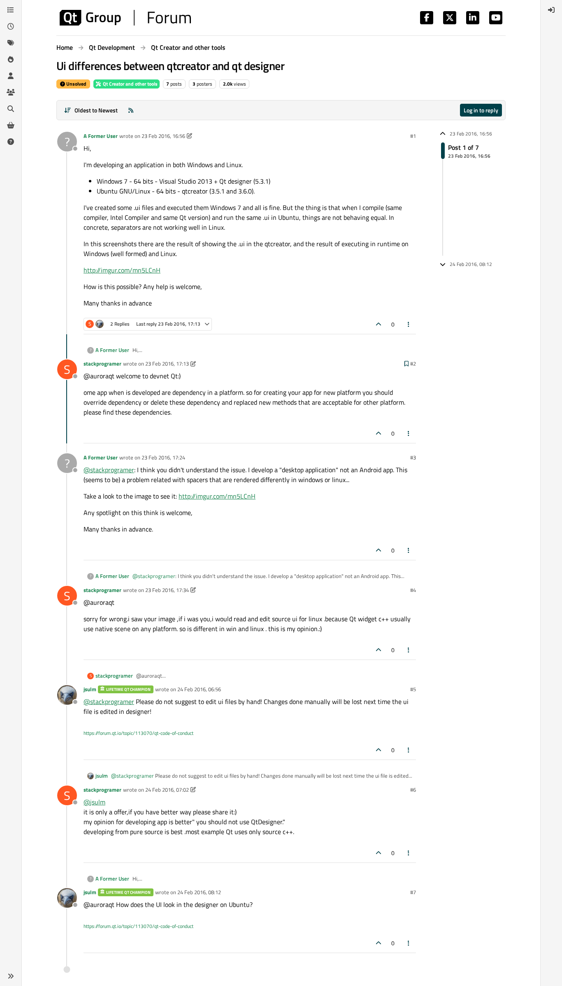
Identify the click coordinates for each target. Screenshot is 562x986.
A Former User (101, 136)
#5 (413, 689)
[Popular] (10, 59)
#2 (413, 363)
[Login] (551, 9)
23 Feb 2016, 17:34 (167, 590)
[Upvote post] (378, 324)
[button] (10, 976)
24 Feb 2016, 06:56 (199, 689)
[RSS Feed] (131, 110)
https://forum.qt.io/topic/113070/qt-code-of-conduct (138, 733)
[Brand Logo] (125, 18)
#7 (413, 892)
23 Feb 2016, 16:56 (163, 136)
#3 (413, 457)
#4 (413, 590)
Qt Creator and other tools (130, 84)
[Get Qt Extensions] (10, 125)
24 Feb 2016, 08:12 (199, 892)
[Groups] (10, 92)
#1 (413, 136)
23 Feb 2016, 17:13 (167, 363)
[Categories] (10, 9)
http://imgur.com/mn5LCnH (122, 270)
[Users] (10, 75)
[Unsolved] (10, 141)
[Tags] (10, 42)
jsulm (90, 689)
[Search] (10, 108)
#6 (413, 790)
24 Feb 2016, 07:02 (167, 790)
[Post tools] (409, 324)
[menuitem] (551, 9)
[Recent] (10, 26)
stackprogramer (102, 363)
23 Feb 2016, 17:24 (163, 457)
